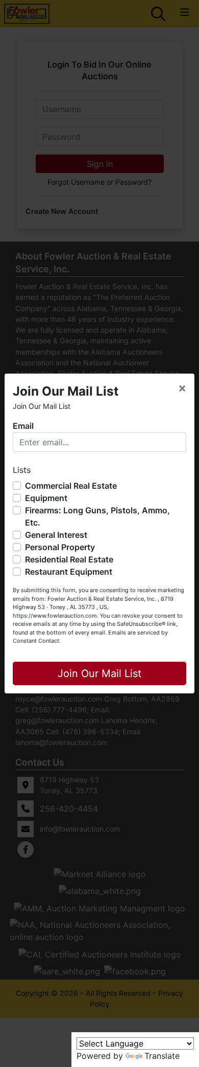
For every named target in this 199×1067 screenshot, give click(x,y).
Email (23, 426)
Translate (162, 1056)
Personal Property (60, 547)
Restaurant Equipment (68, 572)
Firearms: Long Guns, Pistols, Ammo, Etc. (97, 516)
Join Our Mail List (99, 673)
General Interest (56, 535)
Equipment (46, 498)
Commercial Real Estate (71, 486)
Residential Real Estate (69, 559)
